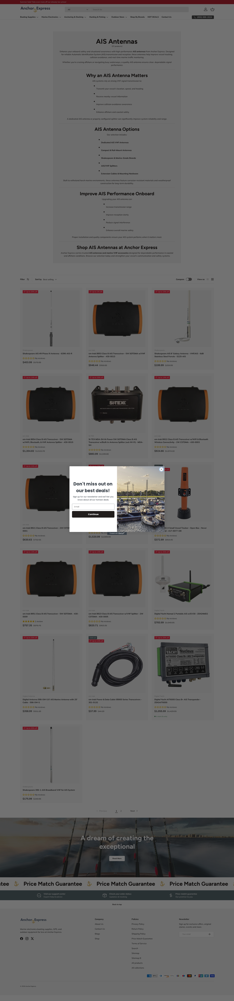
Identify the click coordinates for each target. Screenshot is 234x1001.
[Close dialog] (161, 469)
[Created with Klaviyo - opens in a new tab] (117, 533)
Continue (93, 514)
